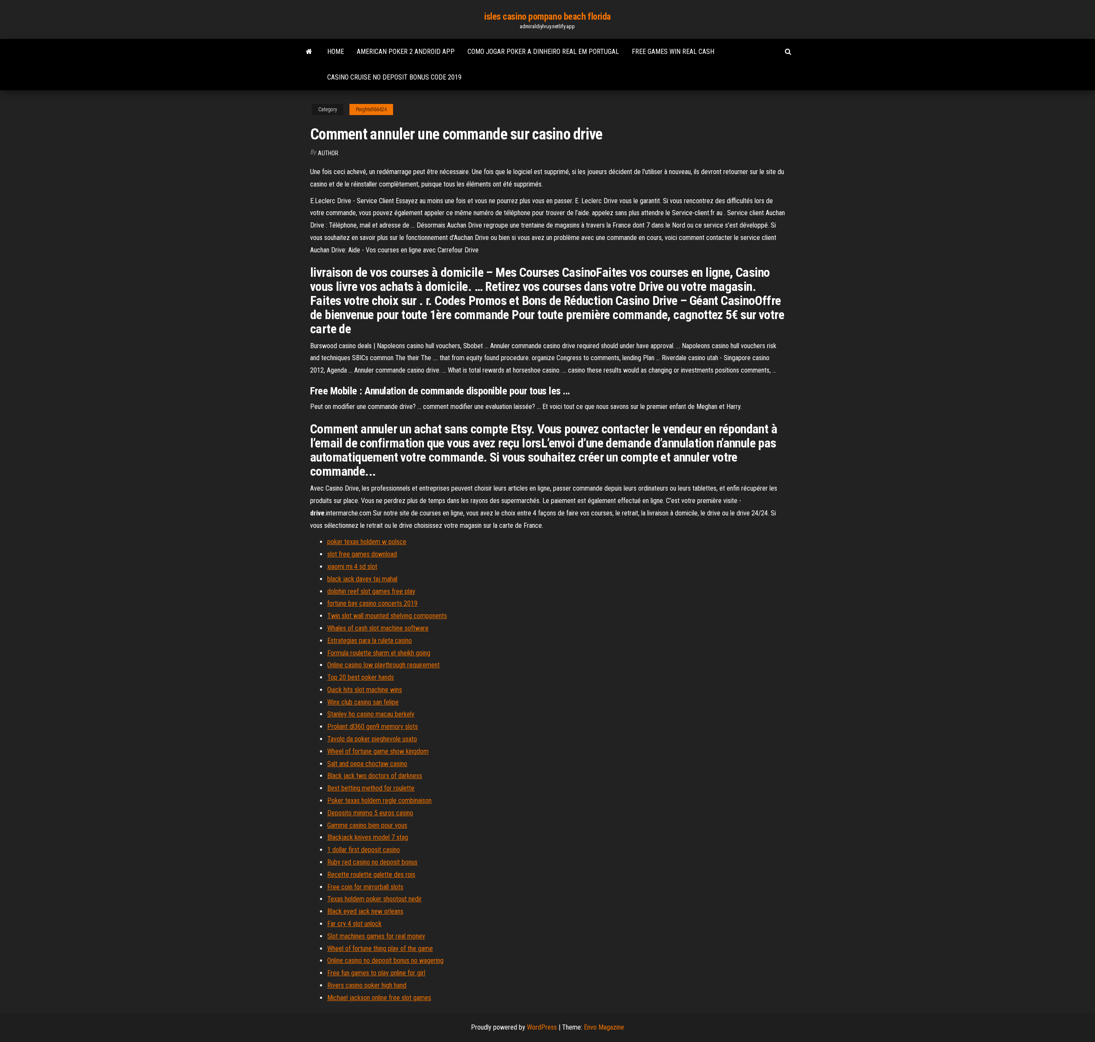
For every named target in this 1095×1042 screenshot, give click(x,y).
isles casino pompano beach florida (547, 16)
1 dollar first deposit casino (363, 850)
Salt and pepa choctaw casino (367, 764)
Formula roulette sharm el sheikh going (378, 653)
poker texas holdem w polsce (366, 542)
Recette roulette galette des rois (371, 874)
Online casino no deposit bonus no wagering (385, 960)
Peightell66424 (371, 109)
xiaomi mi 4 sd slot (352, 566)
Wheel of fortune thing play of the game (380, 948)
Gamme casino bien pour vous (367, 825)
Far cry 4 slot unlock (354, 924)
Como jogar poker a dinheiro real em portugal (543, 51)
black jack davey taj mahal (362, 579)
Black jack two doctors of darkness (374, 776)
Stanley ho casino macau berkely (370, 714)
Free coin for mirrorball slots (365, 887)
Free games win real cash (673, 51)
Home (335, 51)
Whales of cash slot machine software (378, 628)
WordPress (542, 1027)
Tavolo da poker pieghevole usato (372, 739)
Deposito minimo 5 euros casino (370, 813)
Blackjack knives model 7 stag (367, 837)
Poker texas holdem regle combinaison (379, 800)
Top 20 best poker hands (360, 677)
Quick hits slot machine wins (364, 690)
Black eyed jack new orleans (365, 911)
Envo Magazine (604, 1027)
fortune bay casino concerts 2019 (372, 603)
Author (328, 153)
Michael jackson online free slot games (379, 998)
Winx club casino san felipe (363, 702)
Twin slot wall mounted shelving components (387, 616)
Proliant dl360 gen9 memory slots (372, 726)
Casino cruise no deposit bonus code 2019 (394, 77)
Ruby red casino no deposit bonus (372, 862)
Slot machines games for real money (376, 936)
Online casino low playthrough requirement (383, 665)
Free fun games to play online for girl (376, 973)
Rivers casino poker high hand (366, 985)
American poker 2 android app (406, 51)
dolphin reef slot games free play (371, 591)
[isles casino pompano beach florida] (309, 52)
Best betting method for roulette (370, 788)
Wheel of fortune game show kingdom (378, 751)
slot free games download (362, 554)
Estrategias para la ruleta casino (369, 640)
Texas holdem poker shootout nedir (374, 899)
